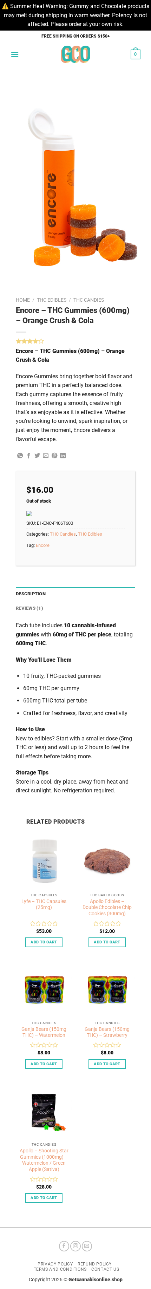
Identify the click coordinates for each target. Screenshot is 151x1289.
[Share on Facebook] (29, 456)
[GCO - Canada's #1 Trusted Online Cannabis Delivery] (76, 54)
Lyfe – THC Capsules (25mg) (43, 904)
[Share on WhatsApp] (20, 456)
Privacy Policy (55, 1264)
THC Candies (88, 300)
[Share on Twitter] (37, 456)
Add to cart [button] (44, 942)
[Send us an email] (87, 1246)
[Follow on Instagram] (75, 1246)
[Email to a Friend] (45, 456)
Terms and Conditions (60, 1269)
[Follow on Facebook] (64, 1246)
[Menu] (15, 54)
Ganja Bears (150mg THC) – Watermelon (43, 1032)
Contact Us (105, 1269)
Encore (43, 545)
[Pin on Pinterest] (54, 456)
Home (23, 300)
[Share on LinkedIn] (63, 456)
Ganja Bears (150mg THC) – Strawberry (107, 1032)
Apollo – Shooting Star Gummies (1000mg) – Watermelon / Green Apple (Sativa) (44, 1160)
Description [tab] (31, 593)
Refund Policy (95, 1264)
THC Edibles (51, 300)
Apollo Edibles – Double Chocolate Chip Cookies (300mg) (107, 907)
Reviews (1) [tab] (29, 608)
